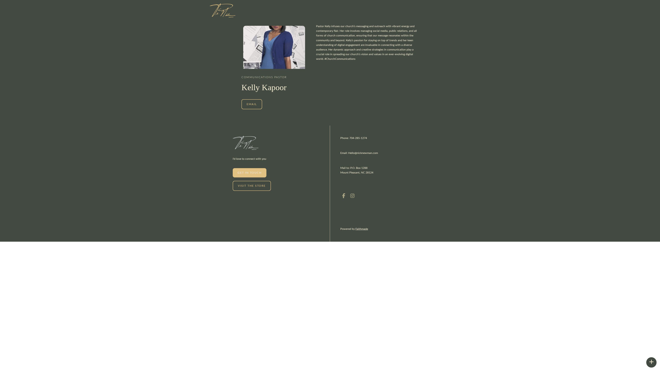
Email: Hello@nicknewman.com (359, 153)
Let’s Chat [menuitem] (440, 9)
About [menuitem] (403, 9)
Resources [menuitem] (420, 9)
